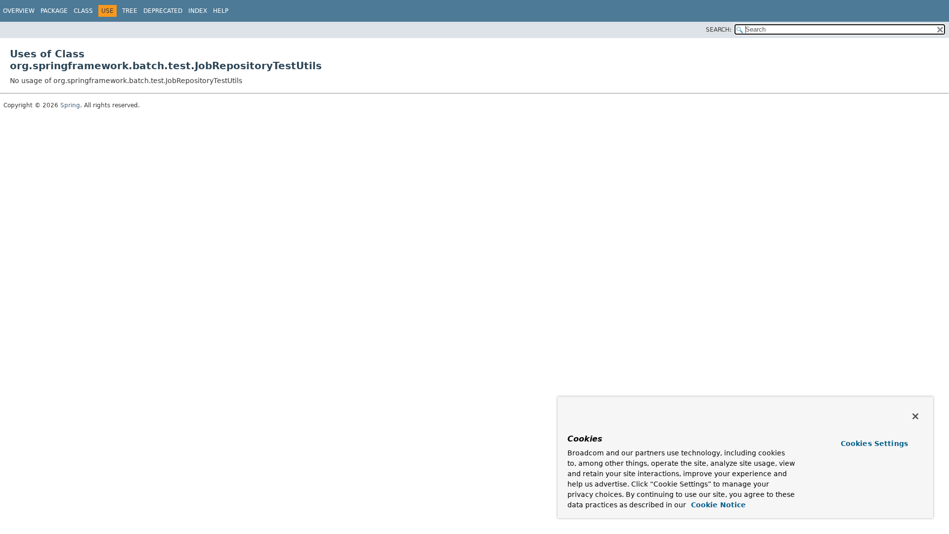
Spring (70, 105)
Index (197, 10)
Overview (19, 10)
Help (220, 10)
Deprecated (162, 10)
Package (54, 10)
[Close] (915, 416)
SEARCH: (719, 29)
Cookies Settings (874, 443)
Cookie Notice (717, 505)
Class (83, 10)
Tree (129, 10)
